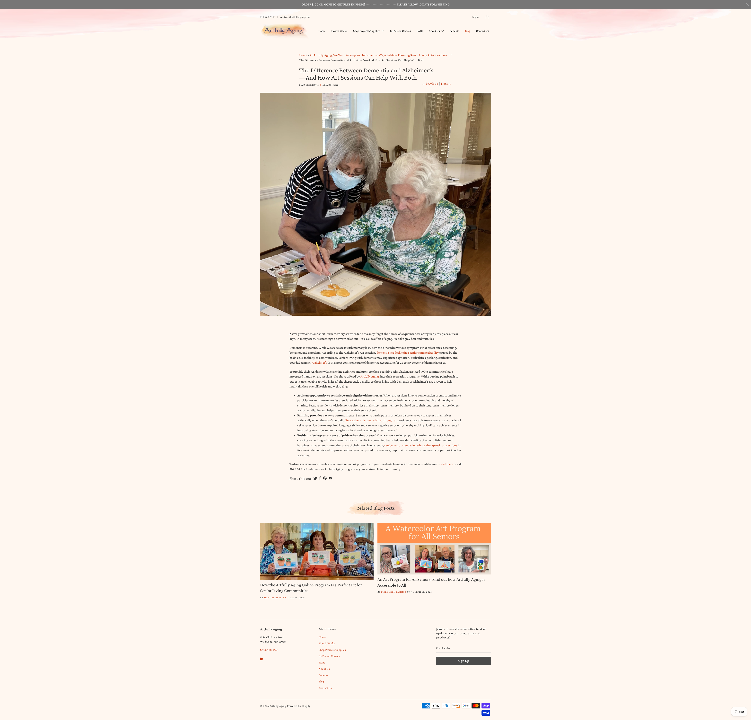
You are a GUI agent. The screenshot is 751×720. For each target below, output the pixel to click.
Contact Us (482, 30)
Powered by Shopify (298, 705)
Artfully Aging (369, 376)
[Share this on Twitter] (315, 478)
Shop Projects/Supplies (367, 30)
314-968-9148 (267, 16)
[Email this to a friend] (330, 478)
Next (446, 83)
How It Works (339, 30)
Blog (467, 30)
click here (447, 464)
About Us (434, 30)
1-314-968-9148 (269, 650)
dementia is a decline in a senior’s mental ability (407, 352)
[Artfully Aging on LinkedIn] (261, 658)
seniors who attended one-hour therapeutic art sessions (420, 445)
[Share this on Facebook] (320, 478)
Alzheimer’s (319, 362)
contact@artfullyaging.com (295, 16)
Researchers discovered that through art (371, 420)
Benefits (454, 30)
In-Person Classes (400, 30)
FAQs (420, 30)
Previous (430, 83)
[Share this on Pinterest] (324, 478)
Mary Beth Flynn (275, 597)
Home (321, 30)
